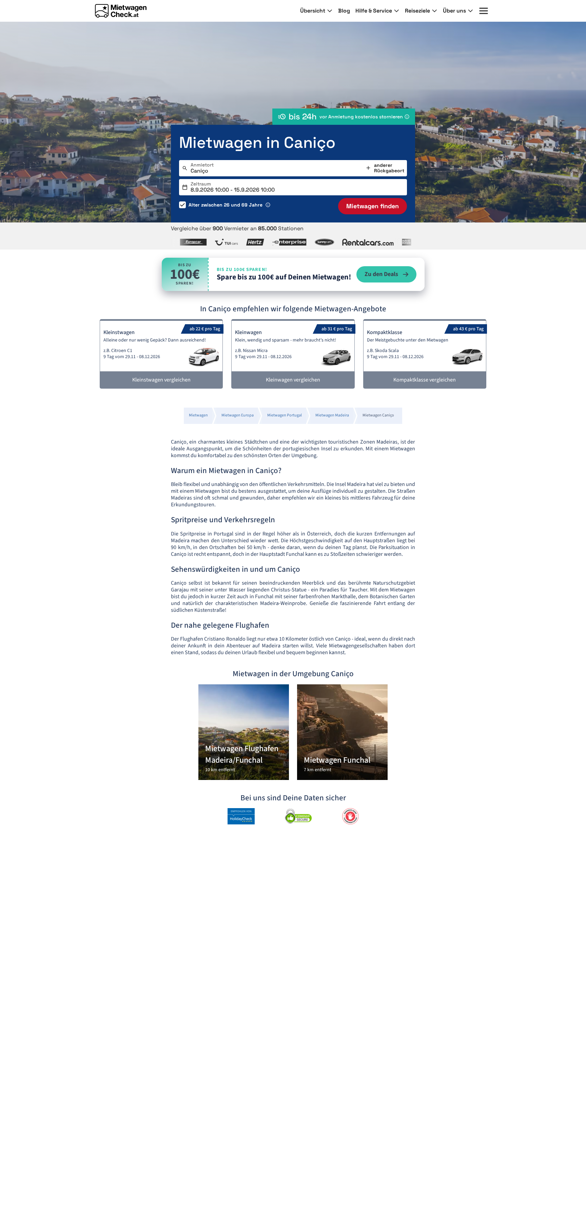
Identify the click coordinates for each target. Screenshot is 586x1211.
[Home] (120, 11)
